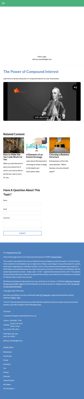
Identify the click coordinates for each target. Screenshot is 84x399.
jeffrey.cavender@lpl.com (42, 59)
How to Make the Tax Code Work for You (12, 157)
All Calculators (8, 388)
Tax (4, 368)
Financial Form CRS (13, 253)
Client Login (42, 57)
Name (5, 200)
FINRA (13, 298)
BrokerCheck (57, 257)
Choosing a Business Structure (59, 155)
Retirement (7, 352)
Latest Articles (8, 380)
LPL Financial (45, 295)
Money (6, 372)
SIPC (19, 298)
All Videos (7, 384)
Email (5, 209)
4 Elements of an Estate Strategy (34, 155)
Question (6, 218)
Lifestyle (6, 376)
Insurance (6, 364)
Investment (7, 356)
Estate (5, 360)
